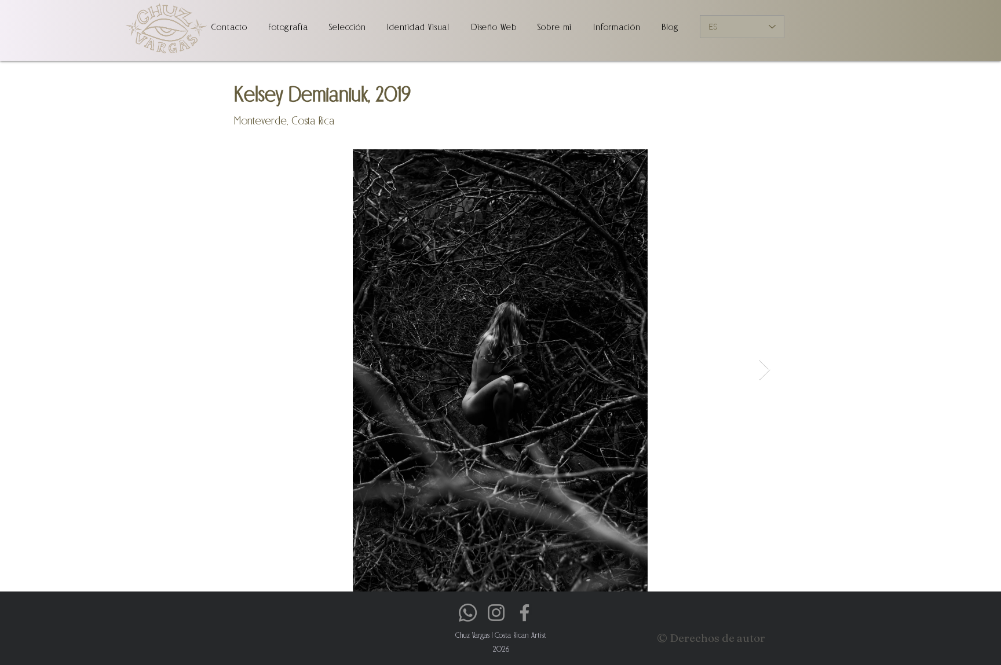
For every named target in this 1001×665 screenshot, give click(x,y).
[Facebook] (524, 612)
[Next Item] (764, 370)
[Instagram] (496, 612)
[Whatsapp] (467, 612)
